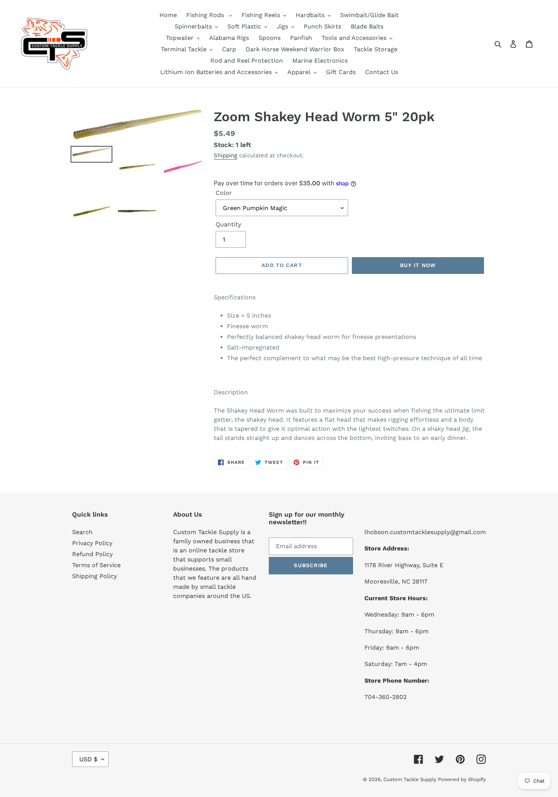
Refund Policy (92, 554)
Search (82, 532)
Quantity (228, 224)
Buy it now (418, 265)
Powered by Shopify (462, 779)
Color (224, 192)
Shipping (225, 155)
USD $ (88, 759)
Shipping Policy (94, 576)
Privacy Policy (92, 543)
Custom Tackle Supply (410, 779)
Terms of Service (96, 565)
